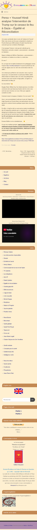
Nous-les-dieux (8, 360)
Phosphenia (7, 370)
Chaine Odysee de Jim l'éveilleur (13, 339)
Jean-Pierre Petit (8, 373)
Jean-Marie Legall (9, 336)
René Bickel (7, 317)
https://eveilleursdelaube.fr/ (13, 65)
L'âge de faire (7, 293)
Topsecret (6, 330)
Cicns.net (6, 333)
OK (31, 399)
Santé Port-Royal (9, 327)
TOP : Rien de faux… (7, 151)
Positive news (8, 311)
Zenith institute (8, 345)
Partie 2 (18, 414)
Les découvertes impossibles (12, 255)
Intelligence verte (9, 355)
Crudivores (7, 367)
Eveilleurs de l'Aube (8, 525)
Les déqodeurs (8, 274)
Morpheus (7, 302)
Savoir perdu (7, 364)
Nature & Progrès (9, 305)
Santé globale (8, 324)
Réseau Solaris (8, 252)
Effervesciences (8, 289)
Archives (6, 178)
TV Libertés (7, 271)
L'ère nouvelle (8, 296)
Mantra (25, 525)
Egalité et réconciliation (10, 283)
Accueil (6, 172)
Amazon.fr (14, 485)
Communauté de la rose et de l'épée (14, 267)
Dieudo (6, 258)
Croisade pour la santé (10, 348)
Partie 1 (18, 411)
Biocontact (7, 320)
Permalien (13, 145)
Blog (5, 181)
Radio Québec (8, 280)
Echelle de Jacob (9, 261)
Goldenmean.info (9, 351)
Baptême (6, 175)
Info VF (6, 277)
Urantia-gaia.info (8, 286)
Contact (6, 184)
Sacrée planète (8, 308)
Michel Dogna (8, 299)
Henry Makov (8, 264)
